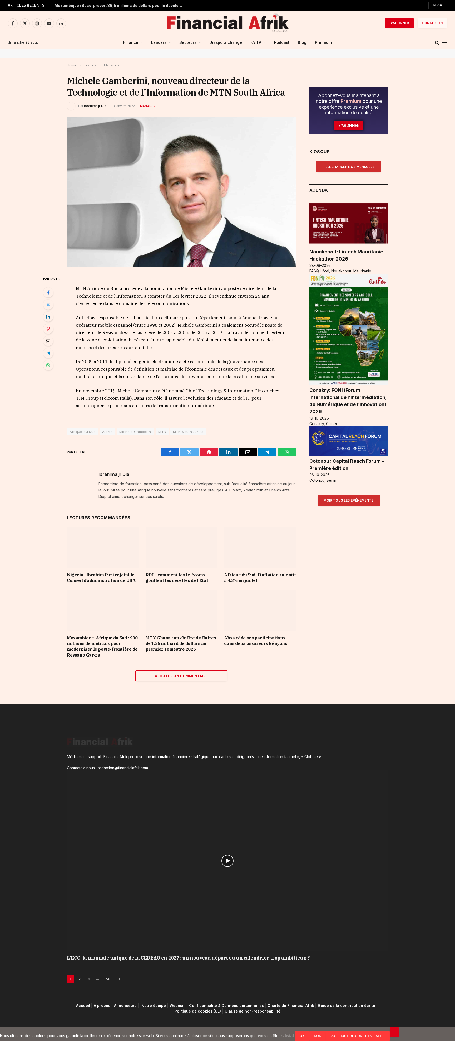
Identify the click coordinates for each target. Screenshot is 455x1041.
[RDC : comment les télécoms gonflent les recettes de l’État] (181, 547)
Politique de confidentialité (357, 1036)
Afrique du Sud (83, 432)
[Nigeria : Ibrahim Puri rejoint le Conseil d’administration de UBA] (103, 547)
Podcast (281, 42)
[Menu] (444, 43)
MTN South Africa (188, 432)
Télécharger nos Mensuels (349, 167)
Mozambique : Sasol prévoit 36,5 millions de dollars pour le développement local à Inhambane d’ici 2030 (120, 5)
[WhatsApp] (48, 365)
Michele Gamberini (135, 432)
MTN (162, 432)
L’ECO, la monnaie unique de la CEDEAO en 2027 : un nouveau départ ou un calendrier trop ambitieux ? (188, 958)
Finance (130, 42)
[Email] (48, 341)
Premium (323, 42)
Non (318, 1036)
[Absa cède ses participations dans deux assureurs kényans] (260, 610)
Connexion (432, 23)
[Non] (394, 1032)
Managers (148, 106)
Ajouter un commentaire (181, 676)
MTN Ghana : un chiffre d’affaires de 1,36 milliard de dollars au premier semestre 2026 (181, 643)
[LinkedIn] (48, 317)
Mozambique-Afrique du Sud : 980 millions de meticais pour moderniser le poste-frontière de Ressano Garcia (102, 646)
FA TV (255, 42)
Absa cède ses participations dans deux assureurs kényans (255, 640)
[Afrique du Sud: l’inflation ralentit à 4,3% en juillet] (260, 547)
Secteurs (187, 42)
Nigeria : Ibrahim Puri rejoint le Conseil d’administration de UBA (101, 577)
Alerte (107, 432)
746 (108, 979)
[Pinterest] (48, 329)
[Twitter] (48, 305)
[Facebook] (48, 292)
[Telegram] (48, 353)
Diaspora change (225, 42)
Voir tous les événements (349, 500)
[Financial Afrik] (227, 23)
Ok (302, 1036)
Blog (438, 5)
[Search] (437, 43)
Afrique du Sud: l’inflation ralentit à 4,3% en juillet (260, 577)
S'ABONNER (399, 23)
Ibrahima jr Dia (95, 106)
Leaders (158, 42)
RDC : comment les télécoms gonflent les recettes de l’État (177, 577)
